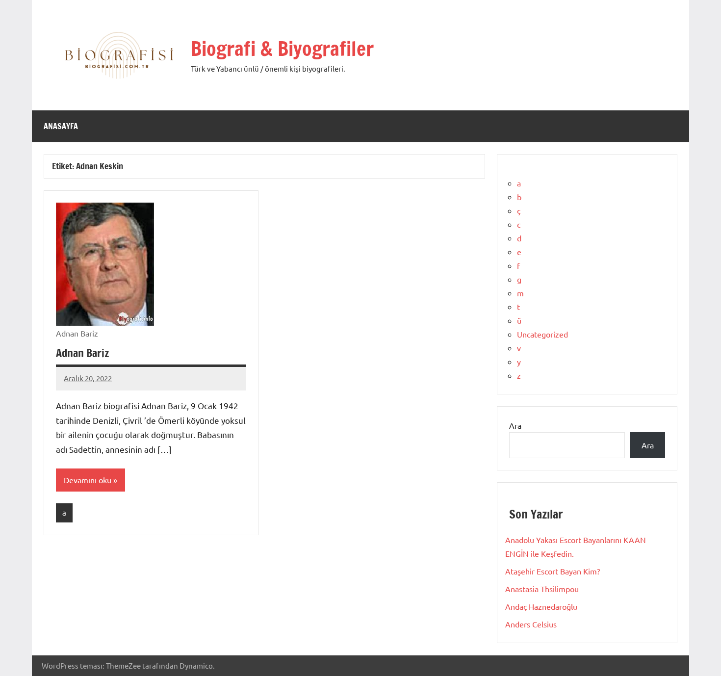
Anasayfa (61, 126)
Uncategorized (542, 334)
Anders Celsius (531, 624)
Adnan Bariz (82, 353)
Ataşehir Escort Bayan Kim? (552, 571)
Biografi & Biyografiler (282, 48)
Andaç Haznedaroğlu (541, 606)
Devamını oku (87, 480)
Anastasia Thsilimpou (542, 589)
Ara (515, 425)
